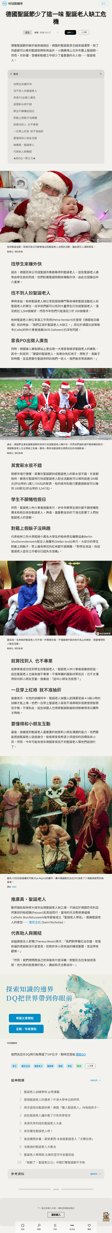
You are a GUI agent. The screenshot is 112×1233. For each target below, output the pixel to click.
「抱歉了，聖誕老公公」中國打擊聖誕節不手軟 (54, 1162)
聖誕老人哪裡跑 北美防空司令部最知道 (49, 1154)
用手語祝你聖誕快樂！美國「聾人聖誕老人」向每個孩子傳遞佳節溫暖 (62, 1107)
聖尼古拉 (35, 922)
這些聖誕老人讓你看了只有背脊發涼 (47, 1115)
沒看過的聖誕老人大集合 (40, 1147)
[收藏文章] (57, 32)
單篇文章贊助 (25, 1018)
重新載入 (56, 1215)
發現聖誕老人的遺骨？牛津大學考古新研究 (51, 1099)
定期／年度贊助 (26, 1029)
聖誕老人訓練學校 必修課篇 (42, 1092)
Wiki (14, 886)
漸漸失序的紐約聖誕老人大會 (43, 1123)
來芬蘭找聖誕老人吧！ (38, 1131)
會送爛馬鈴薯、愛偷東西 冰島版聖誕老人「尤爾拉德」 (59, 1139)
